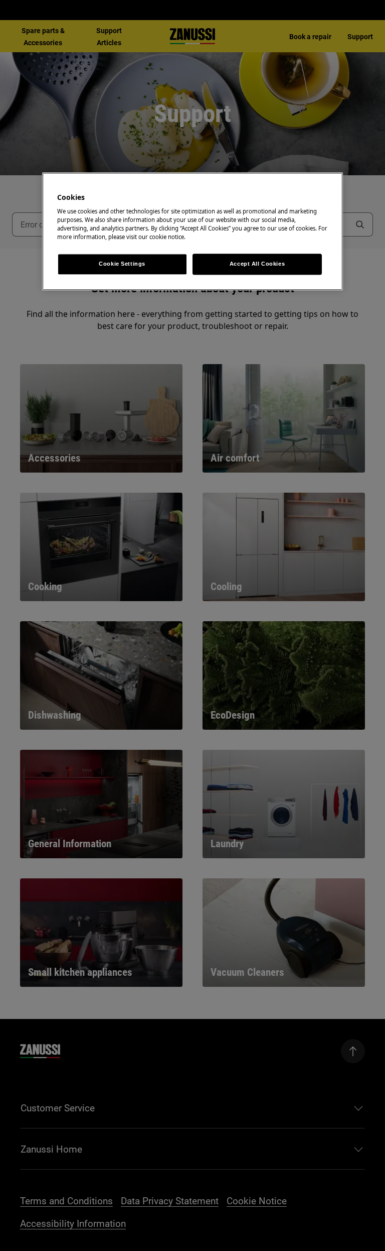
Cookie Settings (122, 264)
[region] (192, 231)
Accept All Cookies (257, 264)
